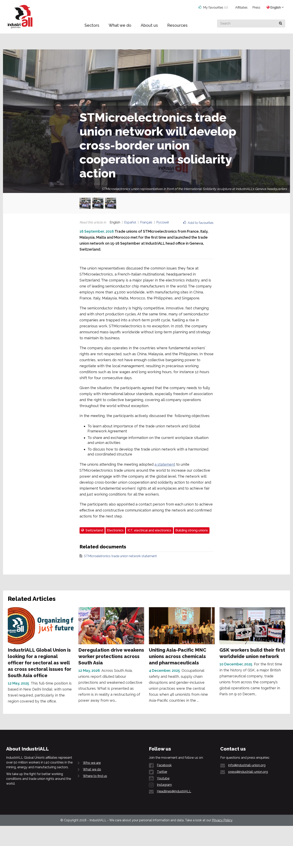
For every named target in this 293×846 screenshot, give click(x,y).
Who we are (92, 763)
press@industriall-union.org (248, 772)
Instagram (164, 785)
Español (130, 222)
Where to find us (95, 776)
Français (146, 222)
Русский (162, 222)
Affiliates (241, 7)
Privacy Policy (222, 820)
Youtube (163, 778)
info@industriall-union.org (246, 765)
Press (256, 7)
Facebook (164, 765)
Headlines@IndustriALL (174, 791)
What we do (92, 769)
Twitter (162, 772)
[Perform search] (280, 23)
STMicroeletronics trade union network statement (120, 556)
